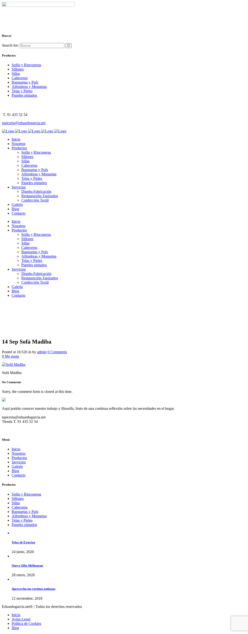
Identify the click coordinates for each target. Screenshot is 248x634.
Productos (19, 458)
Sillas (16, 74)
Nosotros (18, 453)
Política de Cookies (26, 623)
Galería (17, 466)
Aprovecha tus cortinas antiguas (33, 589)
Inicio (16, 449)
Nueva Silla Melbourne (27, 565)
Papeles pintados (24, 95)
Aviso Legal (21, 619)
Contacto (18, 475)
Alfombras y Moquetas (29, 87)
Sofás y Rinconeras (26, 65)
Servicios (19, 462)
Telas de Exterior (23, 542)
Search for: (10, 45)
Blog (15, 471)
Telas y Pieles (22, 91)
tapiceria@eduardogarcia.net (24, 123)
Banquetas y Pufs (25, 82)
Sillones (18, 69)
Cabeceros (20, 78)
